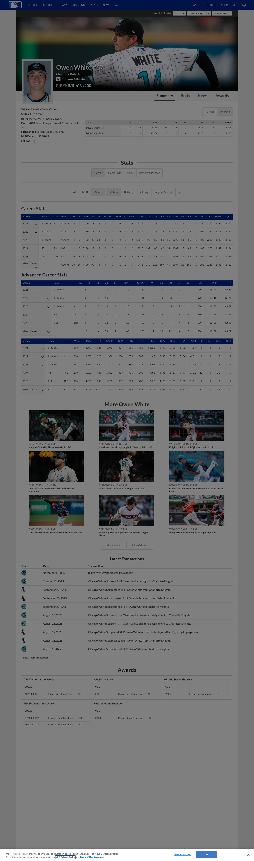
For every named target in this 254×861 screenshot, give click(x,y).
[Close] (248, 854)
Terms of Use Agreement (92, 857)
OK (206, 854)
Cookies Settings (182, 854)
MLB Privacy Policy (65, 857)
